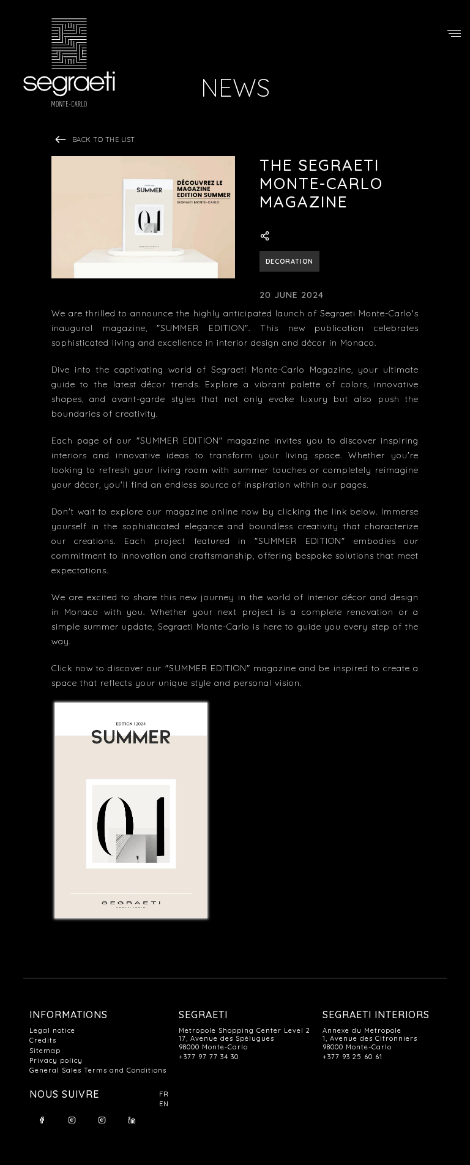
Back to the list (102, 139)
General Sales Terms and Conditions (97, 1070)
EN (164, 1104)
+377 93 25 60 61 (352, 1057)
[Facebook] (41, 1120)
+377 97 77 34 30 (209, 1057)
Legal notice (52, 1031)
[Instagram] (71, 1120)
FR (164, 1094)
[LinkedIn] (131, 1120)
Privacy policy (56, 1061)
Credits (42, 1040)
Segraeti (72, 62)
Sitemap (45, 1051)
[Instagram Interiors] (101, 1120)
